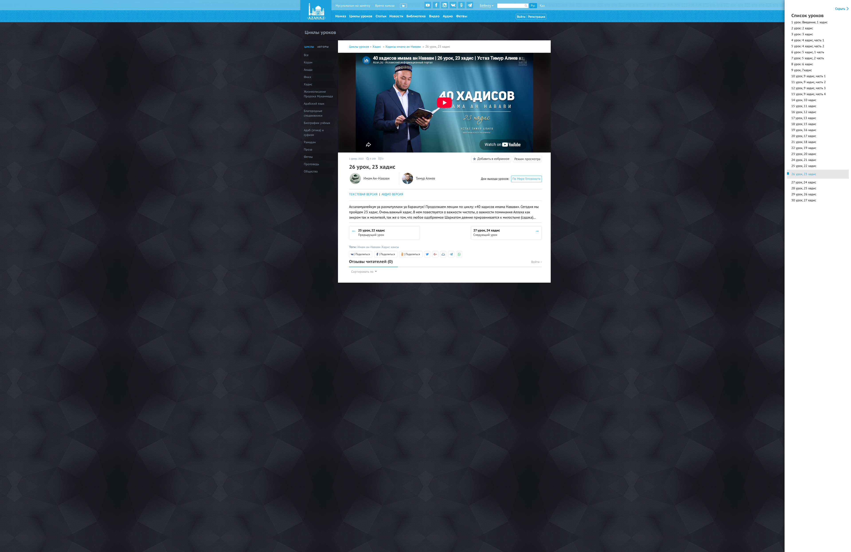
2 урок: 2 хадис (802, 28)
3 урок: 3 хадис (802, 34)
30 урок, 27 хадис (803, 200)
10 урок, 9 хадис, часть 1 (808, 76)
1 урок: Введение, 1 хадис (809, 22)
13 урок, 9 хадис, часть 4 (808, 94)
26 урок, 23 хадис (803, 174)
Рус (533, 6)
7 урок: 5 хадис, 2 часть (807, 58)
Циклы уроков (360, 16)
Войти (521, 17)
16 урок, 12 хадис (803, 112)
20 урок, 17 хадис (803, 136)
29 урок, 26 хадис (803, 194)
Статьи (381, 16)
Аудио (448, 16)
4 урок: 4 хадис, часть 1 (807, 40)
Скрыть (840, 9)
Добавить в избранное (493, 159)
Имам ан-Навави (369, 247)
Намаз (340, 16)
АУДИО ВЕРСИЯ (392, 194)
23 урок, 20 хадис (803, 154)
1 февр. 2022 (356, 158)
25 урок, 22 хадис (803, 166)
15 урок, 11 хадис (803, 106)
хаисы (395, 247)
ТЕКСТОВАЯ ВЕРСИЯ (363, 194)
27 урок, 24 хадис (803, 182)
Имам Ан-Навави (376, 178)
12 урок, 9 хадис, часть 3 (808, 88)
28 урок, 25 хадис (803, 188)
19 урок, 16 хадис (803, 130)
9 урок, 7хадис (801, 70)
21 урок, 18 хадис (803, 142)
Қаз (542, 6)
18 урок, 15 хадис (803, 124)
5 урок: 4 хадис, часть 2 (807, 46)
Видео (434, 16)
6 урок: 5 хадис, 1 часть (807, 52)
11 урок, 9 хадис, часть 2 (808, 82)
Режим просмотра (527, 159)
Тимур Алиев (425, 178)
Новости (396, 16)
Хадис (377, 47)
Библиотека (416, 16)
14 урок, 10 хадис (803, 100)
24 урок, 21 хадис (803, 160)
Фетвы (461, 16)
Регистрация (536, 17)
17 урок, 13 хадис (803, 118)
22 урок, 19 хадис (803, 148)
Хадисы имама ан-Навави (403, 47)
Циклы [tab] (309, 46)
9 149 (372, 158)
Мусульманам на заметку (353, 6)
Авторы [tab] (323, 46)
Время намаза (384, 6)
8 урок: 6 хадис (802, 64)
